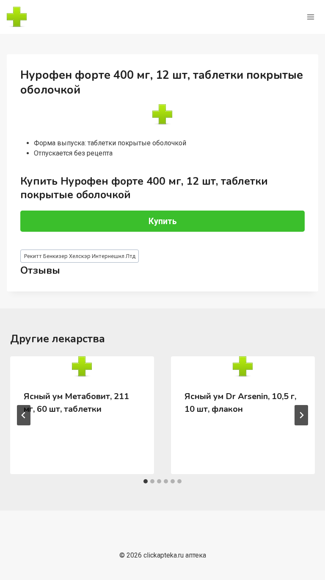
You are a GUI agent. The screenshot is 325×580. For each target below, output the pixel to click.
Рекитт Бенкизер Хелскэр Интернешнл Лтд (79, 256)
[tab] (145, 481)
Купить (163, 221)
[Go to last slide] (23, 415)
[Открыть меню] (310, 16)
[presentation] (82, 366)
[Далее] (301, 415)
